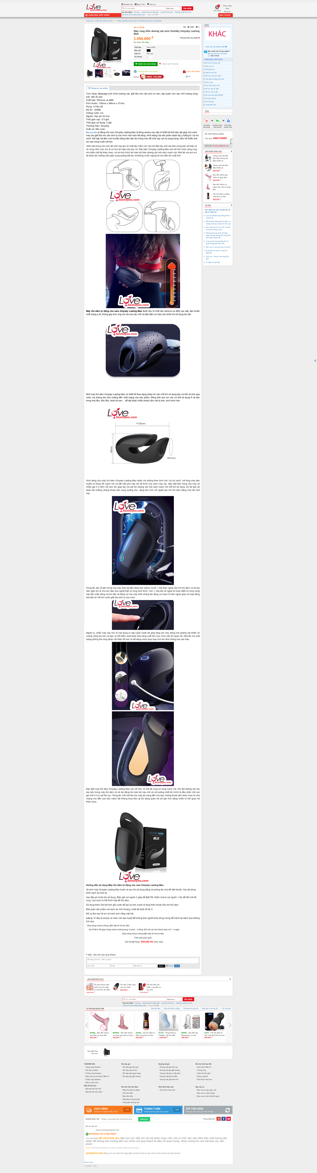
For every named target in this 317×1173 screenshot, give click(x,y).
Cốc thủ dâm (226, 1008)
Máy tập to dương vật (210, 1008)
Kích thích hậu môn (212, 85)
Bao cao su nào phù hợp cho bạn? (218, 247)
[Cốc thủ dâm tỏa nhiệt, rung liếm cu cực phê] (142, 987)
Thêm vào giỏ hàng (146, 64)
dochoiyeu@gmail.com (220, 146)
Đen (148, 50)
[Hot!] (188, 76)
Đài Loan (150, 53)
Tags (207, 111)
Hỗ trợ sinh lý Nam (212, 89)
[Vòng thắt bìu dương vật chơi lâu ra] (215, 1021)
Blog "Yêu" (140, 4)
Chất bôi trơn (210, 69)
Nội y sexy (209, 82)
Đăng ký (227, 12)
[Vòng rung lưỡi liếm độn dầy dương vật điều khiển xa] (208, 158)
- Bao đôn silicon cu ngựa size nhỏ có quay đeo (100, 1035)
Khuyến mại (128, 4)
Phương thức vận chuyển (217, 126)
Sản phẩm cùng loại (213, 151)
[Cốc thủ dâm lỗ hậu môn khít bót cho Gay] (192, 1021)
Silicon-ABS (151, 47)
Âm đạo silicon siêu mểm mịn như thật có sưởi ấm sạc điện (102, 987)
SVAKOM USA (210, 105)
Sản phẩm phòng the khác (214, 79)
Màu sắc (137, 50)
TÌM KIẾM (187, 8)
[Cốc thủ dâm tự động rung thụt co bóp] (208, 196)
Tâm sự (152, 4)
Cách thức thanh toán (228, 126)
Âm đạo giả (209, 102)
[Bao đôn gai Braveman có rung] (169, 1021)
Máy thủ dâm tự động (172, 1008)
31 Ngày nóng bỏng (213, 262)
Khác (207, 25)
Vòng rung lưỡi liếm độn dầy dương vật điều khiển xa (220, 158)
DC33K (141, 27)
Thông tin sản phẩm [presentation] (99, 88)
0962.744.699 (224, 15)
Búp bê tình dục (211, 73)
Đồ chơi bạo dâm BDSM (214, 95)
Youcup (137, 12)
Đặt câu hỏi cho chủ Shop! (217, 53)
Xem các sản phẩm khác (215, 47)
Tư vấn (208, 205)
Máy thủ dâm (91, 132)
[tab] (98, 88)
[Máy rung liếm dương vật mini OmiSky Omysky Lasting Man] (90, 73)
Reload (170, 966)
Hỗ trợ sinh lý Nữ (211, 92)
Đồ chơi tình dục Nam (213, 76)
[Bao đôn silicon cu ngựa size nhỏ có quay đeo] (208, 186)
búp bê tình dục (167, 12)
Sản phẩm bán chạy (95, 979)
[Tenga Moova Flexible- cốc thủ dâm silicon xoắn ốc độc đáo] (146, 1021)
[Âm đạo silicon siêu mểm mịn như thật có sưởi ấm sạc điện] (89, 987)
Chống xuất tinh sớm (183, 12)
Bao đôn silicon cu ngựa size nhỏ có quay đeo (222, 186)
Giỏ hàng (217, 8)
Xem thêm (152, 15)
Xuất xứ (137, 53)
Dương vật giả (210, 98)
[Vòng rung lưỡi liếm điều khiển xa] (208, 167)
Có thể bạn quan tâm (95, 1008)
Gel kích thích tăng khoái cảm (133, 15)
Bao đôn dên (155, 1008)
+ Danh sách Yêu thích (170, 64)
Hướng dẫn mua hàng (148, 71)
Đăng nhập (227, 6)
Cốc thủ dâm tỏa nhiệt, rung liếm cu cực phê (153, 987)
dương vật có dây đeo (150, 12)
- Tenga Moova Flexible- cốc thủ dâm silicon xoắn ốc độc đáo (145, 1035)
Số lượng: (138, 57)
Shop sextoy (88, 1162)
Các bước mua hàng (206, 126)
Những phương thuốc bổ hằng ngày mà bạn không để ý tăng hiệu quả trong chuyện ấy (218, 235)
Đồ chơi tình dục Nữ (212, 63)
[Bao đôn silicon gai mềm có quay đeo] (208, 177)
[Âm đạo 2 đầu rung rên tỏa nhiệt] (116, 987)
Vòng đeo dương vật (190, 1008)
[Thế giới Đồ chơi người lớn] (96, 7)
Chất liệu (137, 47)
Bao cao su (209, 66)
